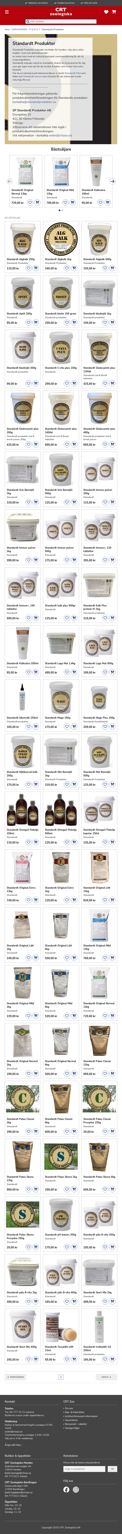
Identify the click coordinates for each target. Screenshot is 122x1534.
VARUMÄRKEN (19, 29)
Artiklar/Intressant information (81, 1416)
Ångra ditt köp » (13, 1445)
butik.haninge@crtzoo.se (18, 1473)
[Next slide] (112, 181)
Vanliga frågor (72, 1428)
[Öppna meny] (7, 12)
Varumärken (71, 1420)
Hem (7, 29)
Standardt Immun (32, 76)
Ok (112, 1469)
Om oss (69, 1408)
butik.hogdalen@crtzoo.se (19, 1492)
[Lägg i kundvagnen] (37, 202)
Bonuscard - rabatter (76, 1424)
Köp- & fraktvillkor (75, 1412)
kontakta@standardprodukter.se (34, 102)
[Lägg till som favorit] (30, 202)
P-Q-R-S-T (34, 29)
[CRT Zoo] (61, 12)
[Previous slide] (9, 181)
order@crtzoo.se (60, 135)
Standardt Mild (73, 73)
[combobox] (61, 21)
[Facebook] (66, 1490)
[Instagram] (76, 1490)
